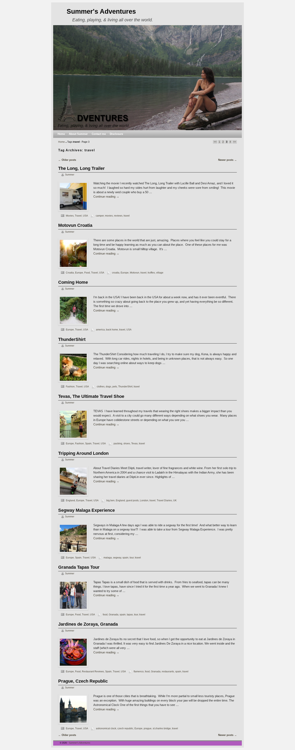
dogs (108, 386)
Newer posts (227, 159)
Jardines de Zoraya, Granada (88, 624)
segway (117, 557)
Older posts (67, 159)
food (105, 614)
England (70, 500)
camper (100, 215)
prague (148, 728)
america (100, 329)
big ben (110, 500)
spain (125, 557)
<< (215, 141)
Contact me (99, 133)
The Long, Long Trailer (81, 168)
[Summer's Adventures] (147, 77)
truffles (151, 272)
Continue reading (106, 196)
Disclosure (116, 133)
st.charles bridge (162, 728)
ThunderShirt (71, 339)
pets (114, 386)
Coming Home (73, 282)
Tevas (134, 443)
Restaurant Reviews (93, 671)
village (159, 272)
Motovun (134, 272)
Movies (70, 215)
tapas (130, 614)
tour (132, 557)
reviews (118, 215)
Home (61, 133)
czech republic (125, 728)
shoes (126, 443)
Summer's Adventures (101, 11)
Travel (78, 215)
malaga (108, 557)
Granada (113, 614)
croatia (115, 272)
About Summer (78, 133)
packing (118, 443)
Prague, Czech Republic (83, 681)
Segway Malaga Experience (86, 510)
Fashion (70, 386)
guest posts (132, 500)
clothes (101, 386)
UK (175, 500)
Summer (69, 174)
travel (127, 215)
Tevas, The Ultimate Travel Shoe (91, 396)
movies (109, 215)
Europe (79, 272)
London (144, 500)
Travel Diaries (164, 500)
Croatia (70, 272)
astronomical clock (106, 728)
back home (112, 329)
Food (87, 272)
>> (234, 141)
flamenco (139, 671)
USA (85, 215)
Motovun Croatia (75, 225)
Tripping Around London (83, 453)
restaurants (168, 671)
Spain (88, 443)
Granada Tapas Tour (79, 567)
